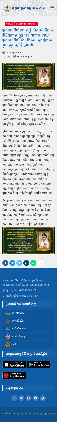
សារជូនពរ (9, 24)
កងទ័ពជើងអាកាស (19, 329)
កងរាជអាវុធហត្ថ (18, 336)
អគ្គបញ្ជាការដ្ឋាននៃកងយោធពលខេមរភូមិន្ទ (27, 24)
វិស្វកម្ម (14, 344)
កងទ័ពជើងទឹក (17, 321)
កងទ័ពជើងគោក (18, 313)
